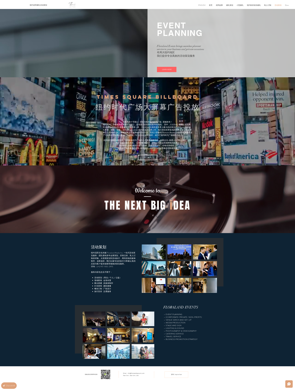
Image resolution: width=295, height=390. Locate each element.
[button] (166, 69)
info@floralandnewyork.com (136, 373)
